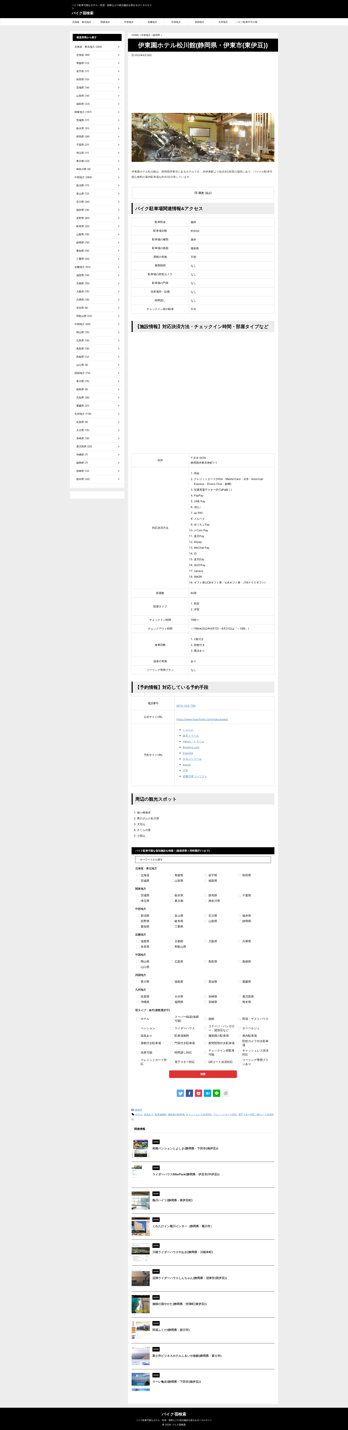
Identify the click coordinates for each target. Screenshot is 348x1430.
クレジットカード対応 (225, 1114)
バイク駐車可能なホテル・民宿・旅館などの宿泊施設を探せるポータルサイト (174, 1420)
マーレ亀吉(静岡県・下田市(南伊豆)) (176, 1381)
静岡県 (138, 1109)
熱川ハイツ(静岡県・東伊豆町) (172, 1200)
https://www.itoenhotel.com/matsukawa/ (202, 719)
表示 (208, 192)
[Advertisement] (203, 84)
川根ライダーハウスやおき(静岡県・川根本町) (182, 1252)
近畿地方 (152, 21)
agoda (186, 764)
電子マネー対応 (246, 1114)
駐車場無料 (161, 1114)
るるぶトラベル (192, 759)
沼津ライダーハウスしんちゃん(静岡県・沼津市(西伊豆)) (189, 1278)
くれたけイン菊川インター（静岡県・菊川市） (182, 1226)
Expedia (188, 753)
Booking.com (191, 747)
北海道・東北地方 (81, 21)
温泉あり (148, 1114)
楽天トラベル (191, 735)
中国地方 (176, 21)
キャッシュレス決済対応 (199, 1114)
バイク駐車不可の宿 (246, 21)
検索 (203, 1073)
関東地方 (105, 21)
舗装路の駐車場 (176, 1114)
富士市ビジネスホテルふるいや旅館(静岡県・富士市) (187, 1355)
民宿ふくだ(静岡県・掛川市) (171, 1330)
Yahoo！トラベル (193, 741)
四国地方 (199, 21)
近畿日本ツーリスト (195, 776)
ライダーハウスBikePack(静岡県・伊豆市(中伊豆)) (186, 1174)
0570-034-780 (186, 705)
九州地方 (223, 21)
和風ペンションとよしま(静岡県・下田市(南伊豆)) (185, 1148)
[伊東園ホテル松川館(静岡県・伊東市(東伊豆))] (207, 1093)
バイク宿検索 (83, 13)
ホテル (138, 1114)
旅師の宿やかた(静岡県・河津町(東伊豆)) (179, 1304)
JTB (185, 770)
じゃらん (188, 730)
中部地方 (129, 21)
